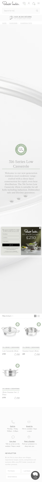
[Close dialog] (40, 228)
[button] (35, 475)
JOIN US (11, 245)
